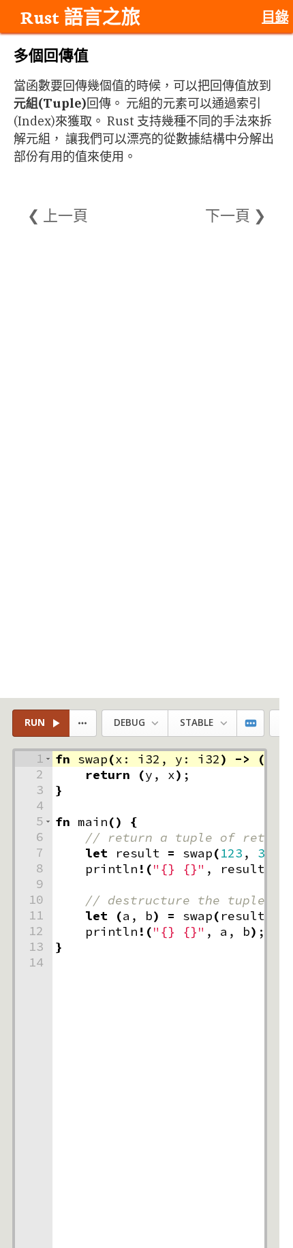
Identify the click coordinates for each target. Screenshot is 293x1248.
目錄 (275, 16)
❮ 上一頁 (57, 215)
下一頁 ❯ (235, 215)
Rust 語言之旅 (80, 16)
